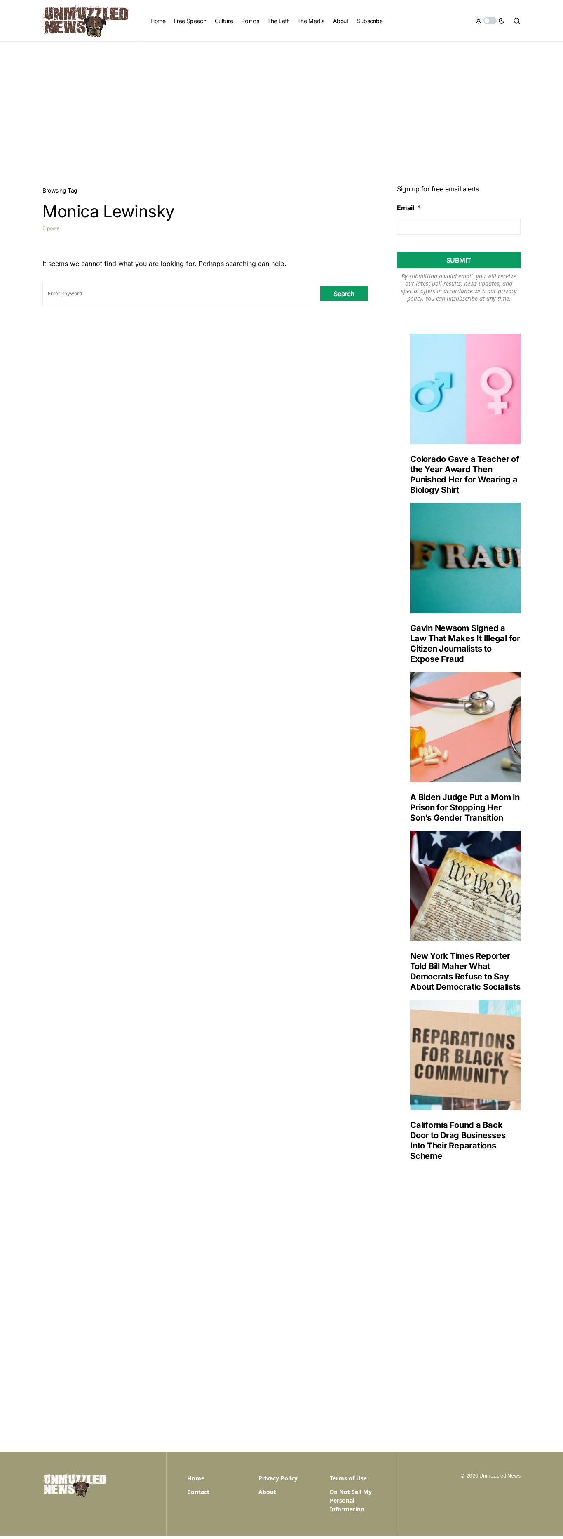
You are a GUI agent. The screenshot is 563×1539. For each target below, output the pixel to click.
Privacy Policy (278, 1478)
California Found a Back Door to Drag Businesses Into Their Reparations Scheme (457, 1140)
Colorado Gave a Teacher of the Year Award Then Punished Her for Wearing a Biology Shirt (464, 474)
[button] (490, 20)
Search (343, 293)
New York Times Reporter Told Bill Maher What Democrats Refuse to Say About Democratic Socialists (465, 971)
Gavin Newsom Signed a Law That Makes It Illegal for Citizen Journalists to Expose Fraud (465, 643)
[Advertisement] (281, 103)
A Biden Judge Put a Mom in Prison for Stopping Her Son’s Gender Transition (465, 807)
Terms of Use (348, 1478)
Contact (198, 1492)
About (267, 1492)
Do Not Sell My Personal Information (351, 1500)
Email (409, 208)
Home (195, 1478)
